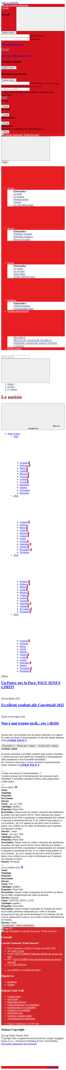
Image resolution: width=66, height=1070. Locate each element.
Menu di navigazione (44, 427)
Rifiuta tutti (26, 746)
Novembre (25, 490)
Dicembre (24, 493)
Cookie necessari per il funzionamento (20, 773)
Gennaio (25, 462)
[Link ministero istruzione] (14, 5)
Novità (10, 387)
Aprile (24, 471)
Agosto (24, 482)
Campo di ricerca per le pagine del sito (19, 354)
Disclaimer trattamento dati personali (19, 1043)
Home (10, 384)
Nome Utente (36, 35)
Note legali (12, 999)
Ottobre (23, 487)
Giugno (24, 476)
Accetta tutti (48, 746)
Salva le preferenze (25, 925)
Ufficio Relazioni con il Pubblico (23, 1004)
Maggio (24, 473)
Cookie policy (14, 996)
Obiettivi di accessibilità (18, 1010)
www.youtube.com (10, 867)
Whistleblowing (15, 1013)
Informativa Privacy (17, 1002)
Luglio (24, 479)
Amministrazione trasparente (21, 1018)
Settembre (24, 484)
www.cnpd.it (7, 787)
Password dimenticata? (12, 44)
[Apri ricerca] (40, 19)
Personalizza (8, 746)
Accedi (5, 8)
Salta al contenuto (9, 2)
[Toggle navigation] (25, 148)
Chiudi (5, 106)
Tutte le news (13, 433)
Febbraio (25, 465)
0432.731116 (18, 951)
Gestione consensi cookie (19, 1015)
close (4, 162)
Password (35, 39)
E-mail (33, 83)
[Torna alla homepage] (33, 135)
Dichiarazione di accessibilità (21, 1007)
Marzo (24, 468)
